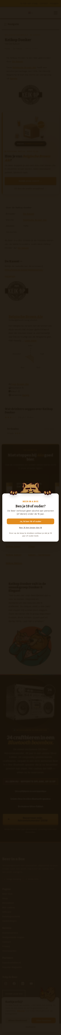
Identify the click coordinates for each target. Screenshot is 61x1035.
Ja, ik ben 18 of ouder (30, 521)
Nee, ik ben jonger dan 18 (30, 528)
